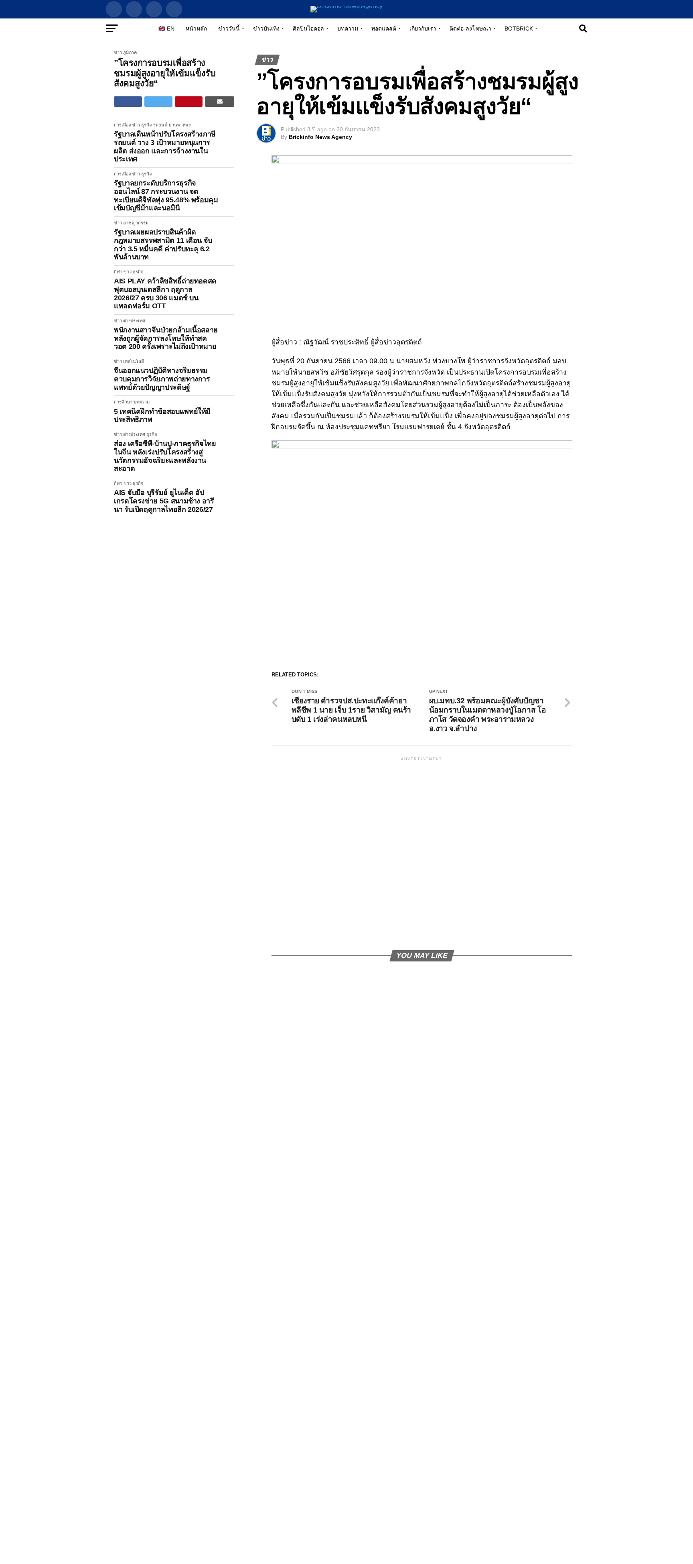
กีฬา (118, 271)
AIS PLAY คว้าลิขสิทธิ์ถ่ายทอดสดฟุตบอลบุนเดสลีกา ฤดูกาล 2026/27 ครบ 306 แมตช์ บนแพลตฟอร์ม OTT (165, 293)
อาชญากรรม (135, 222)
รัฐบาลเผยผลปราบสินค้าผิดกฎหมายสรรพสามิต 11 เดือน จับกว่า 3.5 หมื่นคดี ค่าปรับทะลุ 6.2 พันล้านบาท (163, 244)
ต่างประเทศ (134, 320)
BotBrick (519, 28)
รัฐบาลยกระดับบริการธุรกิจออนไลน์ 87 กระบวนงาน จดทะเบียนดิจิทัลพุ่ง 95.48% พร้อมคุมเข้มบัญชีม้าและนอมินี (166, 195)
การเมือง (122, 124)
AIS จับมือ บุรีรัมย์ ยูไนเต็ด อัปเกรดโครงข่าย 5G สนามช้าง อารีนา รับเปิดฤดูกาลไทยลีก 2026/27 (164, 501)
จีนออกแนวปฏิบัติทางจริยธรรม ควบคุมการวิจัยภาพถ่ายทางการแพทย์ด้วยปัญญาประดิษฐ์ (162, 379)
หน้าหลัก (196, 28)
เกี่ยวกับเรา (422, 28)
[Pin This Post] (189, 101)
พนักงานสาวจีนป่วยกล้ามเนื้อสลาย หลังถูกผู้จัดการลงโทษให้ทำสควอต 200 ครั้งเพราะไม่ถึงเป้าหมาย (166, 338)
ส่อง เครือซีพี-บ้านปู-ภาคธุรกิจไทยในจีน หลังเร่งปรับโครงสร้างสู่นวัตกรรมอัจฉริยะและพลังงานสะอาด (165, 456)
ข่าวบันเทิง (266, 28)
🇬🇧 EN (166, 28)
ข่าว (118, 52)
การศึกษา (123, 401)
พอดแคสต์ (383, 28)
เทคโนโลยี (133, 361)
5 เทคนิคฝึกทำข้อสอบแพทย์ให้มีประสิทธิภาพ (162, 415)
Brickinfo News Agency (320, 137)
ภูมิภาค (130, 52)
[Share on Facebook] (128, 101)
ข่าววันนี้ (229, 28)
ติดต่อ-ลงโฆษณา (470, 28)
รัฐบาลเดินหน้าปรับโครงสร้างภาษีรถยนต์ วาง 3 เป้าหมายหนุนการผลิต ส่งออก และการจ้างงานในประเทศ (165, 146)
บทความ (347, 28)
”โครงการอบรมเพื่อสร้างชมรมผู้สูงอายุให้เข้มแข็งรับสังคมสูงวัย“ (164, 73)
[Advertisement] (422, 853)
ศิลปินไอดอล (308, 28)
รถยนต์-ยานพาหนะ (172, 124)
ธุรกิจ (146, 124)
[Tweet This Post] (158, 101)
